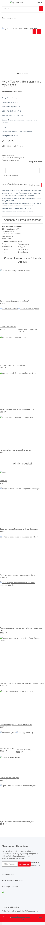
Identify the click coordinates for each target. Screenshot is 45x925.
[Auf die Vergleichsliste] (34, 31)
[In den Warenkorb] (4, 26)
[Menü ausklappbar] (5, 2)
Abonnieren (24, 864)
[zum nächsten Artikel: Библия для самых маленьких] (22, 18)
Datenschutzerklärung (10, 853)
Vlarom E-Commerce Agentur (20, 917)
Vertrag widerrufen (11, 907)
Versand (20, 146)
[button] (31, 2)
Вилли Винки (23, 252)
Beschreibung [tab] (34, 185)
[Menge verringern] (4, 170)
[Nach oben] (1, 923)
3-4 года (21, 249)
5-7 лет (27, 249)
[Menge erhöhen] (41, 170)
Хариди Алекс (23, 244)
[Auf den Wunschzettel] (39, 31)
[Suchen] (41, 8)
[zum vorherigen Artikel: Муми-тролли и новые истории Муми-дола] (18, 18)
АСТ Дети (21, 246)
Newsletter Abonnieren (35, 864)
